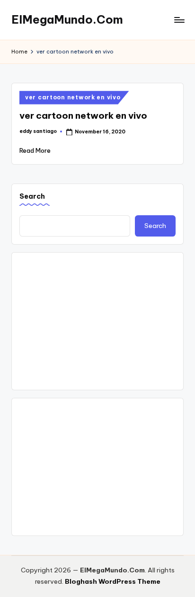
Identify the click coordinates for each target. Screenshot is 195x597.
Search (32, 196)
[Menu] (179, 19)
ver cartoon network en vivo (72, 97)
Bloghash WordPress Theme (112, 581)
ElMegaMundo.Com (67, 19)
